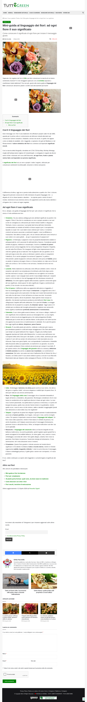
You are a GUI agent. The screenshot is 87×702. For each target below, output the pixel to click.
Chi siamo (41, 691)
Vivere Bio (66, 12)
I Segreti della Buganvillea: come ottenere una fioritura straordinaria (29, 617)
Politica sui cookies (33, 691)
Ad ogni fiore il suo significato (14, 122)
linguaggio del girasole (29, 348)
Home (5, 18)
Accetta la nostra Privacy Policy (16, 536)
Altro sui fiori (12, 125)
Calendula (9, 312)
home (5, 12)
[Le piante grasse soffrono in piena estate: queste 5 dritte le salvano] (11, 608)
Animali (10, 12)
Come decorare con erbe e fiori (16, 481)
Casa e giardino (34, 12)
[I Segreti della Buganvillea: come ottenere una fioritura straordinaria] (30, 608)
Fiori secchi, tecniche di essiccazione (18, 484)
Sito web (33, 661)
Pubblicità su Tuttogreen (61, 691)
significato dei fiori (10, 162)
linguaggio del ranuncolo (23, 429)
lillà (25, 78)
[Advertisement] (15, 99)
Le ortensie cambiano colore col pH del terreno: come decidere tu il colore (48, 617)
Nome (4, 653)
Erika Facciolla (7, 39)
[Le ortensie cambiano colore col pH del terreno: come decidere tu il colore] (49, 608)
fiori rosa (47, 300)
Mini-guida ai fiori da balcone (15, 473)
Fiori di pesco (10, 288)
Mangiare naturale (47, 12)
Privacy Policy (23, 691)
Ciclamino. (9, 218)
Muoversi (59, 12)
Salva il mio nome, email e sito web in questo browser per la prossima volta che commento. (28, 668)
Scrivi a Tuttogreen (49, 691)
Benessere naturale (21, 12)
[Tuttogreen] (16, 5)
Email (6, 529)
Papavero (9, 240)
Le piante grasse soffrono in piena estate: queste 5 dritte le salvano (10, 617)
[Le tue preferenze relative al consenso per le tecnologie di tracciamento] (84, 699)
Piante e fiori (19, 18)
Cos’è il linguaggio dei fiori (13, 120)
